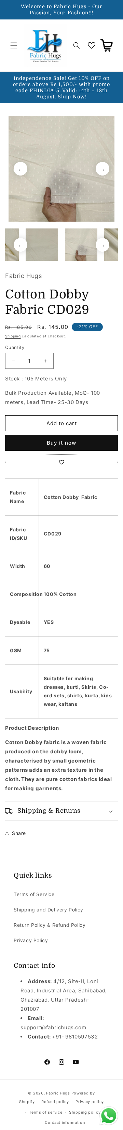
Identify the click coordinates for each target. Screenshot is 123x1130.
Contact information (65, 1122)
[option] (61, 169)
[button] (13, 45)
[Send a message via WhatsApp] (109, 1116)
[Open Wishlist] (91, 45)
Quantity (14, 347)
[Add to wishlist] (61, 462)
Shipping (13, 336)
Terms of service (45, 1112)
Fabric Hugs (58, 1093)
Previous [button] (20, 169)
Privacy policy (90, 1101)
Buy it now (61, 443)
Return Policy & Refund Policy (49, 925)
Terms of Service (34, 894)
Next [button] (102, 169)
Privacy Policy (31, 940)
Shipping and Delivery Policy (48, 909)
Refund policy (55, 1101)
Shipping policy (85, 1112)
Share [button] (19, 833)
